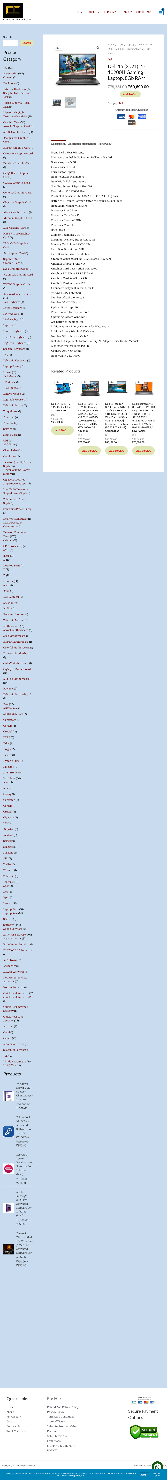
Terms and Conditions (60, 1416)
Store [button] (92, 12)
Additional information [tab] (82, 143)
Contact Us (143, 12)
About (128, 12)
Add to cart (130, 94)
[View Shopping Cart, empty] (160, 12)
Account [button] (110, 12)
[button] (98, 48)
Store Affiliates (56, 1421)
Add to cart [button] (62, 430)
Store (120, 44)
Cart (9, 1421)
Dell (139, 44)
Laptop (130, 44)
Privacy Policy (55, 1411)
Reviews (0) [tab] (105, 143)
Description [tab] (58, 143)
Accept (144, 1474)
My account (14, 1416)
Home (80, 12)
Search (7, 37)
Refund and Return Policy (63, 1407)
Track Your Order (17, 1431)
